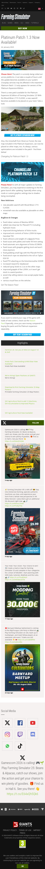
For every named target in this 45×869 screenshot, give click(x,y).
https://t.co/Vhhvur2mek (14, 503)
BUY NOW (22, 28)
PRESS (22, 833)
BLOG (4, 23)
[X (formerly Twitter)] (5, 8)
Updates (24, 2)
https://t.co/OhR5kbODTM (15, 580)
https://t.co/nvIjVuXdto (13, 642)
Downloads (13, 2)
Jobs (3, 5)
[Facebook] (8, 8)
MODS (27, 23)
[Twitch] (18, 8)
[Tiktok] (24, 8)
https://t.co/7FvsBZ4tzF (18, 577)
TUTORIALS (35, 23)
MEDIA (16, 23)
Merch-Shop (5, 2)
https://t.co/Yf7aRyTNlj (13, 506)
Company (37, 2)
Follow (35, 423)
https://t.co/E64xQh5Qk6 (14, 441)
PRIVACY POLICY (10, 830)
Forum (19, 2)
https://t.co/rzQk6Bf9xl (26, 640)
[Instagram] (14, 8)
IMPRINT (37, 830)
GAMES (10, 23)
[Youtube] (11, 8)
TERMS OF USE (25, 830)
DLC (22, 23)
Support (31, 2)
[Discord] (21, 8)
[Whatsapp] (2, 8)
